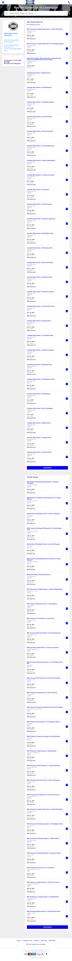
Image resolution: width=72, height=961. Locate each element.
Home (19, 940)
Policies (36, 940)
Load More (47, 468)
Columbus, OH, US (34, 24)
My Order (44, 940)
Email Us (18, 63)
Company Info (27, 940)
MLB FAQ (52, 940)
